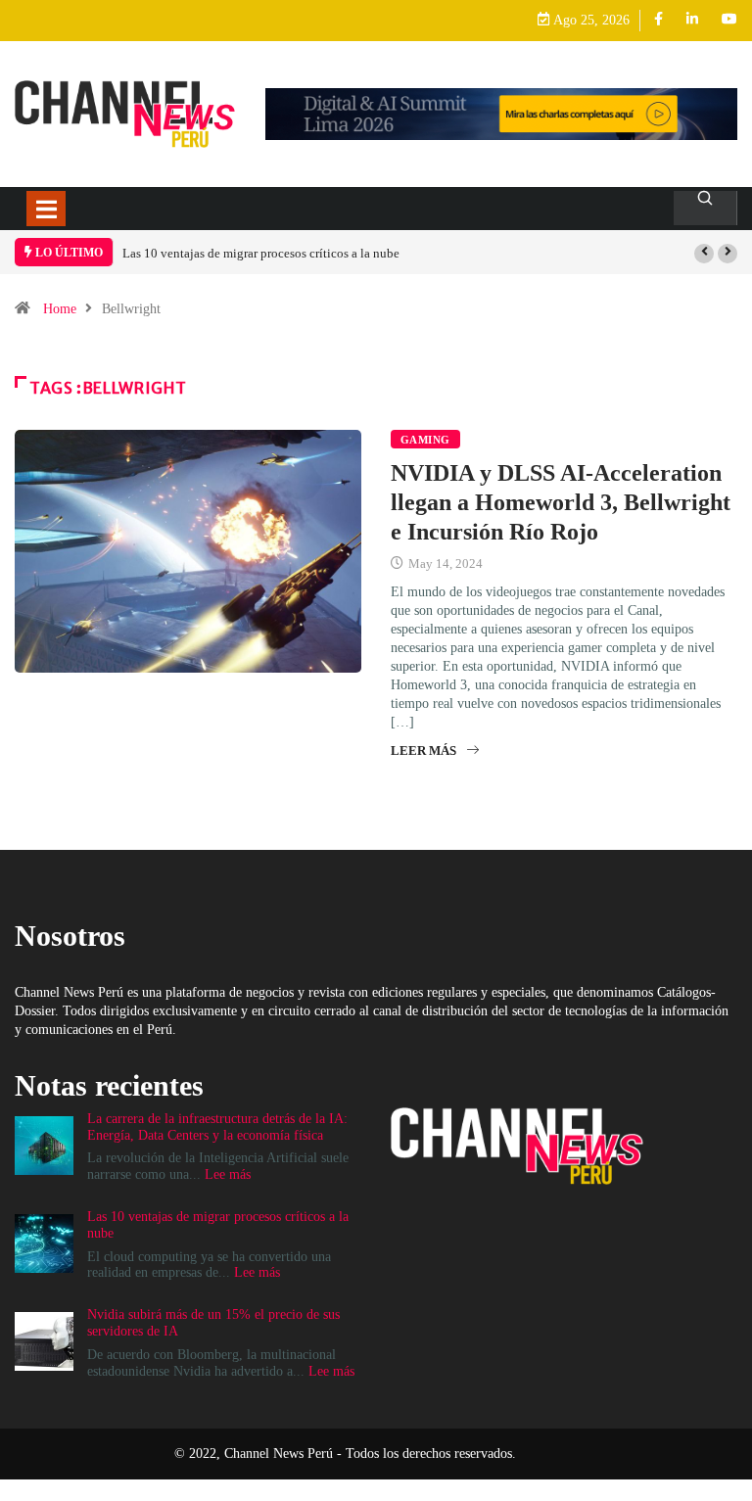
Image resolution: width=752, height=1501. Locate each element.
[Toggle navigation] (46, 208)
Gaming (425, 440)
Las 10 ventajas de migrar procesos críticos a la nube (261, 253)
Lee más (228, 1174)
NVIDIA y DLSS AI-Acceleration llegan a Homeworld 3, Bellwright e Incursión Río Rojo (560, 502)
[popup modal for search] (705, 208)
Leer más (423, 750)
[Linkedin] (692, 20)
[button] (704, 253)
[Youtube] (729, 20)
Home (59, 309)
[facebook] (658, 20)
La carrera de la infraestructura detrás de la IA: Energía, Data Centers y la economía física (217, 1127)
